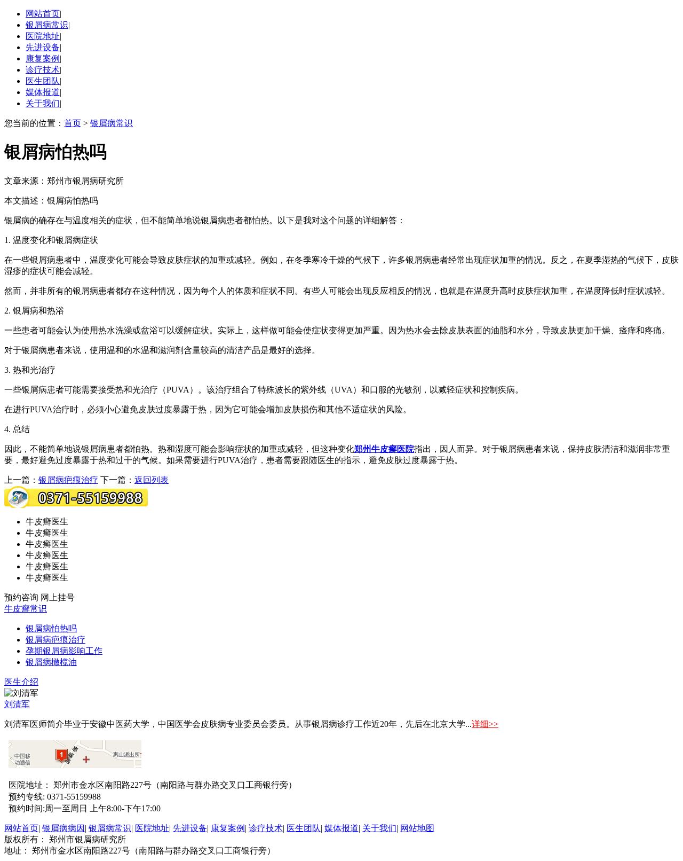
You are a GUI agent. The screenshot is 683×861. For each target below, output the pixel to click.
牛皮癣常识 (25, 608)
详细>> (485, 724)
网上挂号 (58, 597)
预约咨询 (21, 597)
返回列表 (151, 479)
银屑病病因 (63, 828)
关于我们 (43, 103)
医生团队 (43, 80)
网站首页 (43, 13)
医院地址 (43, 36)
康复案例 (43, 58)
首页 (72, 123)
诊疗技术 (43, 69)
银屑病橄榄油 (51, 662)
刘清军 (17, 704)
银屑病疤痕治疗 (68, 479)
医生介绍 (21, 681)
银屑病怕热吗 (51, 628)
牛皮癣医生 (47, 521)
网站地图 (417, 828)
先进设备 (43, 47)
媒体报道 (43, 92)
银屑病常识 (47, 24)
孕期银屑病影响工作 (64, 650)
